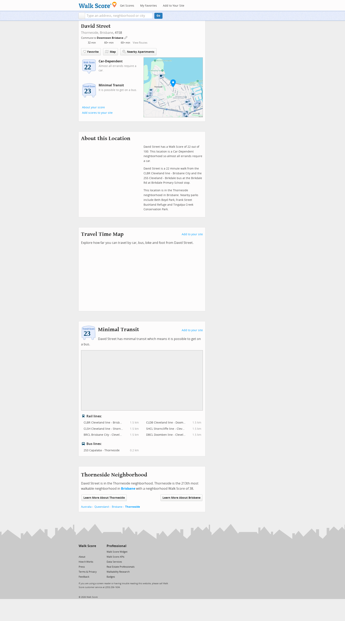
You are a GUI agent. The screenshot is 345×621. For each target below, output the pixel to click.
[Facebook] (87, 551)
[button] (81, 16)
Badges (111, 576)
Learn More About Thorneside (104, 497)
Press (82, 566)
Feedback (84, 576)
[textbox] (119, 16)
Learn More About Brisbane (181, 497)
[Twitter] (81, 551)
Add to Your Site (173, 5)
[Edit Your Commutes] (126, 37)
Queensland (101, 506)
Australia (86, 506)
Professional (116, 546)
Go (158, 15)
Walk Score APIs (115, 556)
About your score (93, 107)
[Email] (93, 551)
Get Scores (127, 5)
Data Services (114, 561)
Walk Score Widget (117, 551)
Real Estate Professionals (121, 566)
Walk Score (87, 546)
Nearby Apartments (140, 52)
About (82, 556)
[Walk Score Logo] (98, 5)
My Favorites (148, 5)
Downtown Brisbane (110, 37)
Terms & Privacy (88, 571)
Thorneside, (90, 33)
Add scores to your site (97, 113)
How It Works (86, 561)
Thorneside (132, 506)
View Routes (140, 42)
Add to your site (192, 234)
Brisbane (106, 33)
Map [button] (113, 52)
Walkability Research (118, 571)
